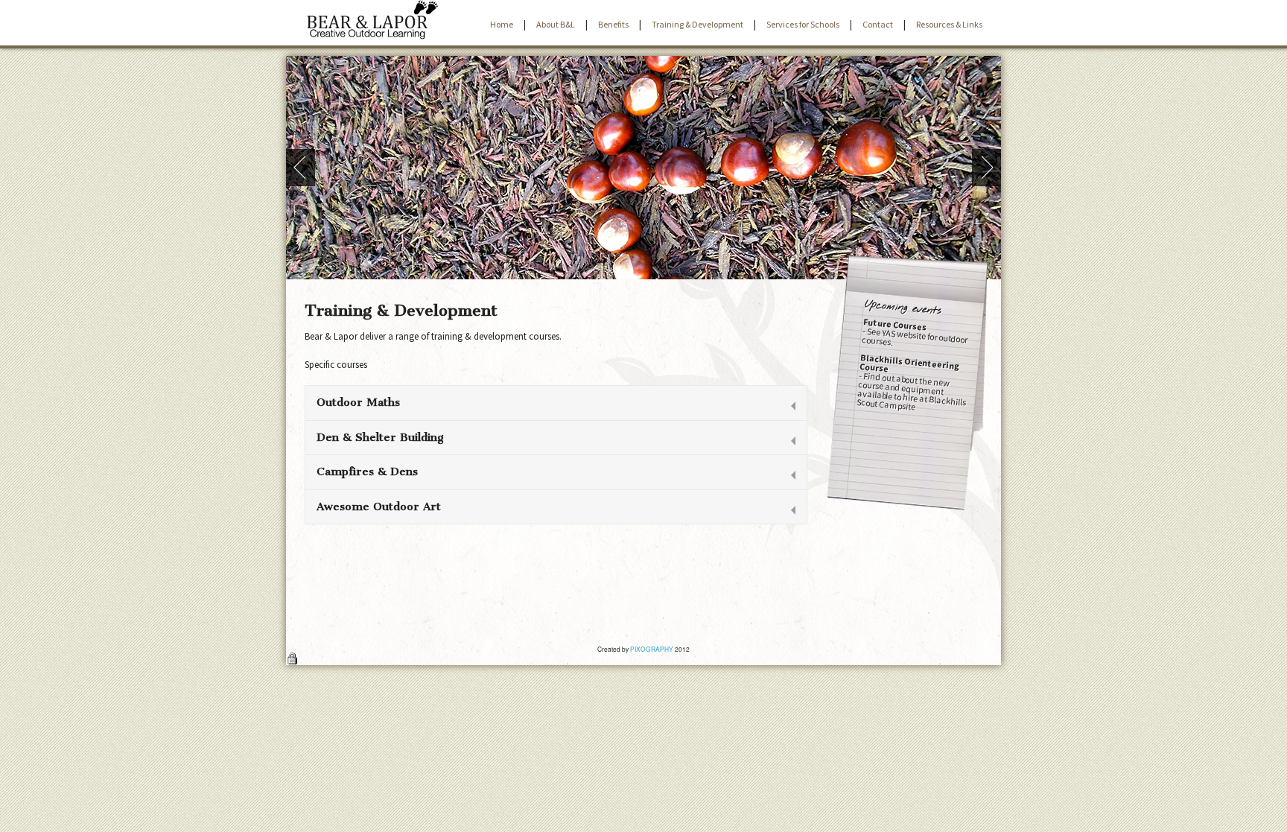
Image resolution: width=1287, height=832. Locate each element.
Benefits (613, 24)
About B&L (555, 24)
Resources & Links (949, 24)
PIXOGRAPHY (651, 648)
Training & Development (697, 24)
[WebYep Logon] (292, 659)
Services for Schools (802, 24)
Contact (877, 24)
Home (501, 24)
